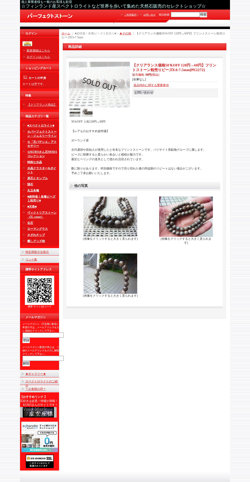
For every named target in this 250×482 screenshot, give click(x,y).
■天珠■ (32, 206)
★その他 (125, 33)
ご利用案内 (130, 14)
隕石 (30, 184)
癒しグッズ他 (36, 241)
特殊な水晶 (34, 162)
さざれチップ (36, 235)
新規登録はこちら (38, 50)
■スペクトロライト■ (40, 125)
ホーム (66, 33)
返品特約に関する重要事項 (151, 85)
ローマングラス (37, 229)
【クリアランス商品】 (42, 104)
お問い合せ (149, 14)
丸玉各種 (33, 190)
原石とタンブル (37, 178)
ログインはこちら (38, 57)
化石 (30, 223)
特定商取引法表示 (37, 252)
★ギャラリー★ (35, 374)
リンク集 (31, 259)
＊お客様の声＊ (35, 389)
